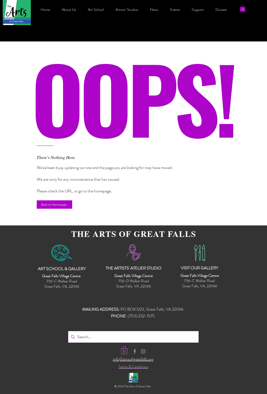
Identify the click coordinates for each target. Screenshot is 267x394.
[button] (242, 8)
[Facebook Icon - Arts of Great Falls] (135, 351)
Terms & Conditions (133, 366)
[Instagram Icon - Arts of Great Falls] (143, 351)
